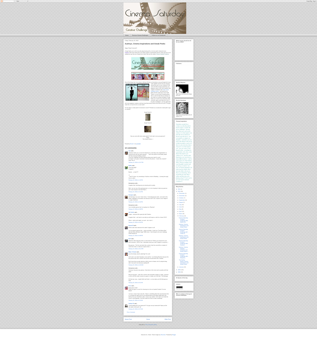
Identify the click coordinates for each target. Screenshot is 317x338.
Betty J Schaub (132, 252)
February (181, 216)
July (180, 204)
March (181, 213)
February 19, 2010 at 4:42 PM (136, 222)
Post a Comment (131, 312)
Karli (130, 238)
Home (127, 35)
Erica (130, 285)
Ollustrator (163, 334)
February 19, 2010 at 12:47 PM (136, 162)
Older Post (168, 319)
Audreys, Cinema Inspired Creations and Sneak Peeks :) (183, 249)
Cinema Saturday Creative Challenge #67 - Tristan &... (183, 231)
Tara (130, 150)
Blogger (174, 334)
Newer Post (128, 319)
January (181, 267)
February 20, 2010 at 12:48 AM (136, 265)
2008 (179, 272)
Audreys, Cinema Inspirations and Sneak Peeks (183, 226)
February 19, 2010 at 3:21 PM (136, 191)
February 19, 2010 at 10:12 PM (136, 248)
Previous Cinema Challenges (140, 35)
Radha (130, 165)
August (181, 202)
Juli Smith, (131, 212)
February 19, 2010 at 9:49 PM (136, 235)
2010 (179, 191)
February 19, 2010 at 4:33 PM (136, 202)
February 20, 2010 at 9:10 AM (136, 300)
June (180, 207)
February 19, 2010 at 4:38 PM (136, 209)
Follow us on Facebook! (159, 35)
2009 (179, 269)
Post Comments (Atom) (151, 324)
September (182, 200)
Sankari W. (131, 303)
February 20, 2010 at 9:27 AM (136, 309)
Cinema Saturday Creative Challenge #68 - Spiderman (183, 220)
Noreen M (131, 225)
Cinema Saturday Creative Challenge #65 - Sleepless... (183, 255)
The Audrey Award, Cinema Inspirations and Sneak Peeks (183, 262)
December (182, 193)
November (182, 195)
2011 (179, 189)
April (180, 211)
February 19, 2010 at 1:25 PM (136, 180)
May (180, 209)
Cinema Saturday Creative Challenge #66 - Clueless (183, 243)
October (181, 198)
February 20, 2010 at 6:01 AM (136, 282)
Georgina (131, 195)
